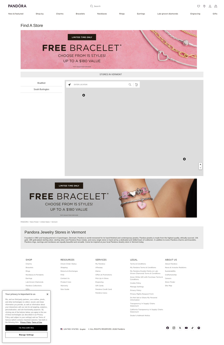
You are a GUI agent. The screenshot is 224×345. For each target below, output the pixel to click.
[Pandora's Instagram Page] (173, 327)
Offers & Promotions (103, 275)
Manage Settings (26, 335)
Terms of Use (37, 322)
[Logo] (17, 5)
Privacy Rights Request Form (142, 294)
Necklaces (102, 14)
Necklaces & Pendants (35, 275)
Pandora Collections (34, 286)
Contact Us (65, 278)
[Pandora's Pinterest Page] (198, 327)
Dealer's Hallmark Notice (140, 315)
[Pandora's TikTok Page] (192, 327)
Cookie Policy (135, 283)
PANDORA (24, 222)
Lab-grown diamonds (167, 14)
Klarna (97, 271)
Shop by (40, 14)
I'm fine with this (26, 328)
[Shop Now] (109, 198)
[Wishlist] (198, 6)
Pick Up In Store (101, 278)
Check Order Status (68, 264)
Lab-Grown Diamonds (34, 282)
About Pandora (171, 264)
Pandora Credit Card (103, 289)
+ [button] (200, 164)
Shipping (64, 267)
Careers (168, 278)
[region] (26, 316)
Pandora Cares (101, 293)
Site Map (168, 286)
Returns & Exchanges (69, 271)
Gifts (215, 14)
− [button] (200, 167)
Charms (59, 14)
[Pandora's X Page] (180, 327)
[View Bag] (216, 6)
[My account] (210, 6)
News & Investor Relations (175, 267)
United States (45, 222)
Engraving (195, 14)
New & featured (15, 14)
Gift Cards (99, 286)
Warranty (64, 286)
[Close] (47, 294)
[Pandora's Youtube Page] (186, 327)
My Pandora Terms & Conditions (143, 267)
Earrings (141, 14)
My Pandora (100, 264)
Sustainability (170, 271)
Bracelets (80, 14)
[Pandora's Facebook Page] (167, 327)
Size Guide (65, 289)
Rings (122, 14)
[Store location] (204, 6)
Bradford (41, 83)
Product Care (66, 282)
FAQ (62, 275)
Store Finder (34, 222)
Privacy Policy (135, 290)
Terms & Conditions (138, 264)
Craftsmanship (171, 275)
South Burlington (41, 89)
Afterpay (99, 267)
